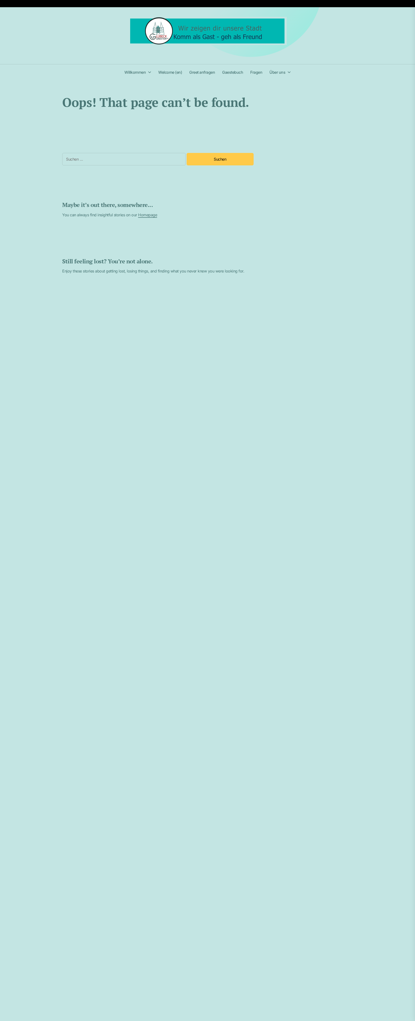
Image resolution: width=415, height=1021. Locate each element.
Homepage (147, 214)
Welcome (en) (170, 72)
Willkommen (135, 72)
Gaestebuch (232, 72)
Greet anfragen (202, 72)
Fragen (256, 72)
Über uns (277, 72)
